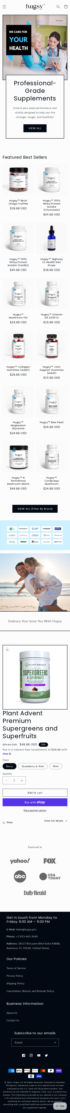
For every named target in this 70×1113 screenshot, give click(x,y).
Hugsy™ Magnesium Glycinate (18, 425)
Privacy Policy (15, 975)
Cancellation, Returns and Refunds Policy (30, 991)
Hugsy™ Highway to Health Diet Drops (52, 262)
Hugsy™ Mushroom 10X (18, 316)
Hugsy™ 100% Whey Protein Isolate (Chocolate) (52, 205)
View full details (53, 820)
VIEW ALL (34, 128)
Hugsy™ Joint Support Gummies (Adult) (52, 370)
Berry (9, 766)
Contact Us (13, 1020)
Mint (56, 766)
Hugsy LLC (18, 1082)
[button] (4, 6)
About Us (12, 1012)
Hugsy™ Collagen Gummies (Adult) (18, 368)
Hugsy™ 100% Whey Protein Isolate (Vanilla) (18, 262)
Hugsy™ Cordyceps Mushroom (51, 480)
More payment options (35, 810)
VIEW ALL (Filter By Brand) (34, 508)
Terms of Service (16, 968)
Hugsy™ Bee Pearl (52, 422)
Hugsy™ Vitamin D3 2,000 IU (52, 316)
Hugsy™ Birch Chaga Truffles (18, 202)
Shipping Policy (15, 983)
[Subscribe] (54, 1043)
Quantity (7, 774)
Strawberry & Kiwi (33, 766)
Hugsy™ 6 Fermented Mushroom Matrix (18, 480)
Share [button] (10, 822)
